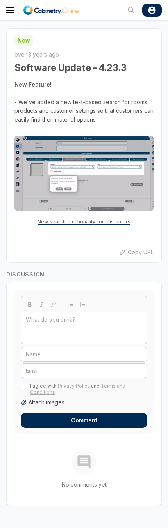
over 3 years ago (36, 54)
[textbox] (84, 328)
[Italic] (41, 304)
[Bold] (29, 304)
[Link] (53, 304)
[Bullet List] (70, 304)
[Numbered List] (82, 304)
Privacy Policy (74, 386)
